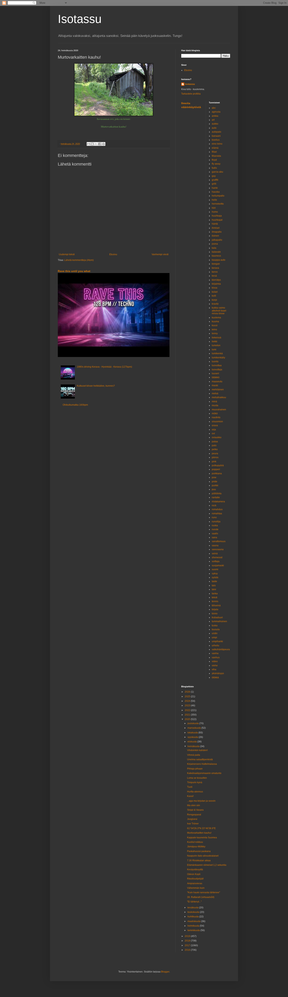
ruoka (215, 525)
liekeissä (216, 337)
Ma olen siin (193, 805)
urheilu (215, 645)
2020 (188, 719)
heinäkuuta (193, 746)
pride (214, 481)
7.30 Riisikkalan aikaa (199, 860)
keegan (216, 263)
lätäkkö (215, 377)
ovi (213, 433)
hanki (215, 188)
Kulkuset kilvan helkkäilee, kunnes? (96, 385)
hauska (216, 191)
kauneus (216, 255)
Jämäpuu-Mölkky (196, 846)
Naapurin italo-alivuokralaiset (202, 855)
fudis (214, 168)
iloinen (215, 235)
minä (214, 401)
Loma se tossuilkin (197, 778)
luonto (215, 361)
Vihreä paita (193, 755)
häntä (215, 223)
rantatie (216, 497)
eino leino (217, 143)
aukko (215, 123)
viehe (215, 665)
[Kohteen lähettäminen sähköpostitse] (89, 144)
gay (214, 176)
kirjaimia (216, 283)
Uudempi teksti (67, 254)
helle (214, 199)
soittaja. (216, 561)
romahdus (217, 509)
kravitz (215, 303)
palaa (215, 441)
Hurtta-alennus (195, 791)
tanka (215, 593)
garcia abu (217, 171)
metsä (215, 393)
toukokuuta (193, 912)
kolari (215, 291)
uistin (214, 633)
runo (214, 517)
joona (215, 243)
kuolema (216, 317)
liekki (214, 341)
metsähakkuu (219, 397)
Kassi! (190, 796)
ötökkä (215, 677)
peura (215, 453)
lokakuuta (192, 732)
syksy (215, 573)
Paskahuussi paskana (199, 851)
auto (214, 128)
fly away (216, 163)
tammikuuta (193, 930)
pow (214, 477)
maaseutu (217, 381)
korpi (214, 300)
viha (214, 669)
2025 (188, 696)
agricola (216, 111)
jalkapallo (217, 240)
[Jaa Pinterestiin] (103, 144)
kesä (214, 275)
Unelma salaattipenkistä (200, 759)
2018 (188, 940)
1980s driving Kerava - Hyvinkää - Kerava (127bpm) (104, 366)
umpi (214, 637)
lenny (215, 333)
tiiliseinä (216, 605)
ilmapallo (217, 231)
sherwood (217, 557)
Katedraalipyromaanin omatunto (204, 773)
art (213, 119)
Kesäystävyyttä (195, 869)
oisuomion (217, 421)
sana (214, 537)
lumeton (216, 345)
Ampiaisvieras (194, 883)
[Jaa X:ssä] (96, 144)
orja (214, 429)
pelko (215, 449)
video (215, 661)
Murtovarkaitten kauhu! (199, 832)
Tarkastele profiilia (191, 93)
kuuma (215, 321)
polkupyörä (218, 465)
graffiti (215, 179)
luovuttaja (217, 369)
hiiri (214, 208)
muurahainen (219, 409)
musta (215, 405)
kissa (214, 287)
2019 (188, 936)
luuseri (215, 373)
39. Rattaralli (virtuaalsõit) (200, 897)
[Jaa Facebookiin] (100, 144)
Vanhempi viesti (160, 254)
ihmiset (215, 228)
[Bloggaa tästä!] (92, 144)
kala (214, 248)
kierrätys (216, 280)
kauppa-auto (218, 260)
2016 (188, 950)
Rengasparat (194, 814)
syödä (215, 577)
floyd (214, 159)
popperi (216, 469)
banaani (216, 136)
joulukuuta (193, 723)
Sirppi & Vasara (195, 810)
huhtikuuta (193, 916)
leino (214, 329)
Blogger (165, 971)
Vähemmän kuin (196, 888)
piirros (215, 457)
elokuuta (192, 741)
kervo (215, 271)
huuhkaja (217, 215)
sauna (215, 545)
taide (214, 581)
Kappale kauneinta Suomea (202, 837)
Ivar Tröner (193, 823)
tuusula (216, 629)
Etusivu (113, 254)
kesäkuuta (193, 907)
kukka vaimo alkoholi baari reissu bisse (219, 310)
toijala (215, 609)
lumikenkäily (218, 357)
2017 (188, 945)
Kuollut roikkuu (195, 842)
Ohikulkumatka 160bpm (75, 404)
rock (214, 505)
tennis (215, 601)
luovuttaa (217, 365)
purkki (215, 485)
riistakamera (218, 501)
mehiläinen (218, 389)
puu (214, 489)
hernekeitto (218, 203)
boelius (216, 139)
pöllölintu (217, 493)
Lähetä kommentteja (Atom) (79, 260)
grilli (214, 183)
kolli (214, 295)
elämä (215, 148)
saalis (215, 533)
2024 (188, 701)
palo (214, 445)
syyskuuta (193, 737)
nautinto (216, 417)
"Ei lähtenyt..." (194, 901)
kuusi (214, 325)
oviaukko (216, 437)
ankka (215, 116)
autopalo (216, 131)
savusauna (218, 549)
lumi (214, 349)
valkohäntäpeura (221, 649)
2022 (188, 710)
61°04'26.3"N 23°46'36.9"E (201, 828)
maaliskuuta (194, 921)
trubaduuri (217, 617)
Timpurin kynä (194, 782)
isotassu (190, 84)
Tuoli (189, 787)
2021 (188, 714)
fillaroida (216, 156)
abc (214, 108)
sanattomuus (219, 541)
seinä (215, 553)
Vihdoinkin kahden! (197, 750)
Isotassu (79, 18)
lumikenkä (217, 353)
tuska (214, 625)
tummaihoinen (219, 621)
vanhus (216, 657)
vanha (215, 653)
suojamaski (218, 565)
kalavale (216, 251)
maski (215, 385)
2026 (188, 691)
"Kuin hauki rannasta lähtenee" (203, 892)
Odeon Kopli (193, 874)
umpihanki (217, 641)
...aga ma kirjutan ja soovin (201, 800)
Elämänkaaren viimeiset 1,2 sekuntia (206, 865)
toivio (214, 613)
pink (214, 461)
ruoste (215, 529)
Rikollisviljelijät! (195, 878)
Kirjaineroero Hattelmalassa (202, 764)
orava (215, 425)
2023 (188, 705)
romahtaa (217, 513)
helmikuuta (193, 925)
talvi (214, 589)
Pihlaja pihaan (195, 768)
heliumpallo (218, 195)
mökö (215, 413)
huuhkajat (217, 220)
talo (214, 585)
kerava (215, 268)
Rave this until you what (74, 271)
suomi (215, 569)
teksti (214, 597)
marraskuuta (194, 728)
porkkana (217, 473)
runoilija (216, 521)
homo (215, 211)
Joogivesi (192, 819)
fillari (214, 151)
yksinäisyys (218, 673)
